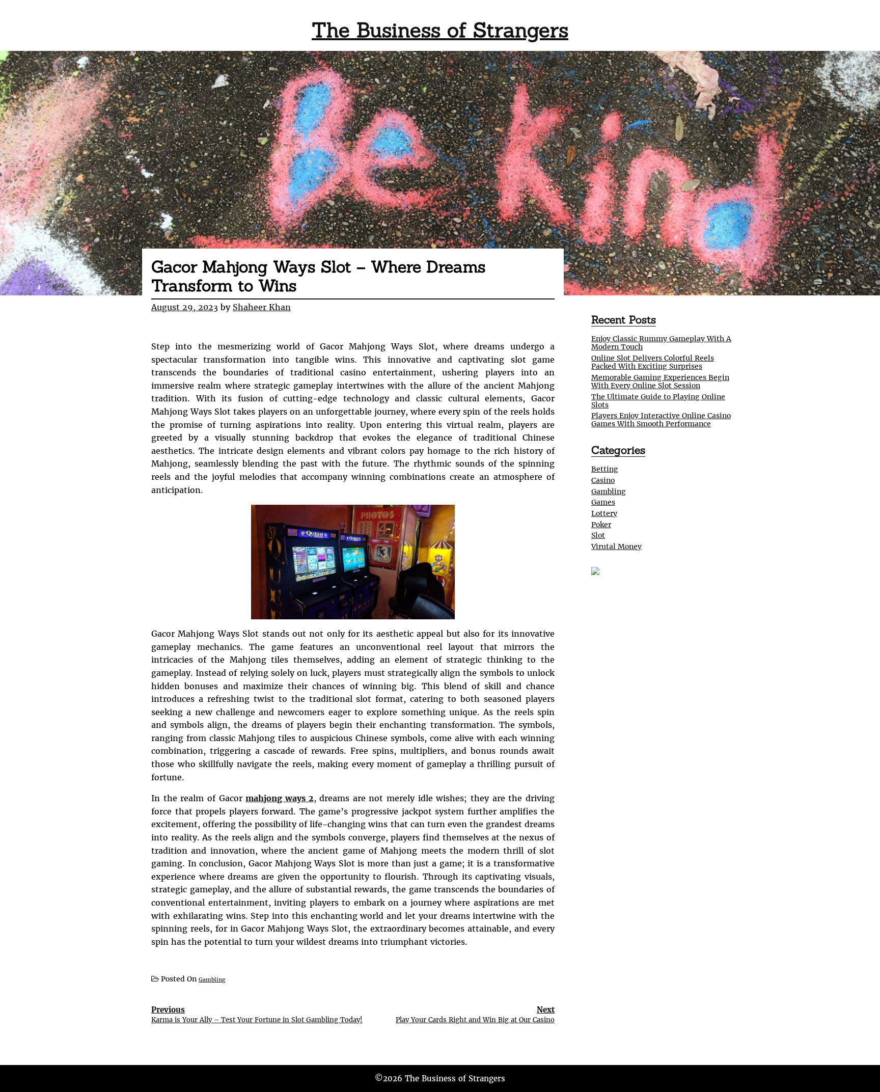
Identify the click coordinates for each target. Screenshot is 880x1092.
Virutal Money (616, 546)
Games (603, 502)
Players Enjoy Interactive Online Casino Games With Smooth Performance (661, 419)
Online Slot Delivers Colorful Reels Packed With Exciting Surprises (652, 362)
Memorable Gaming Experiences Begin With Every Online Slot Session (660, 381)
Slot (598, 535)
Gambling (212, 979)
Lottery (604, 513)
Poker (601, 524)
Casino (603, 480)
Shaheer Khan (262, 307)
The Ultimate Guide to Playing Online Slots (658, 401)
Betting (604, 469)
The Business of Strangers (440, 30)
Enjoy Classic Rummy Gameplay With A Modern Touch (661, 342)
